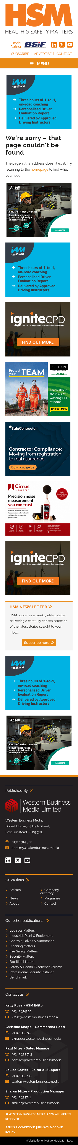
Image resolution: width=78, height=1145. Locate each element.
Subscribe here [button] (36, 643)
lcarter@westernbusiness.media (35, 1082)
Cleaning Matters (22, 946)
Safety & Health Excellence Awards (36, 967)
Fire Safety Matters (24, 951)
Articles (15, 890)
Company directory (49, 891)
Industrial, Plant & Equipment (31, 936)
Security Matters (22, 957)
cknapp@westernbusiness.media (36, 1039)
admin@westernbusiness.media (35, 848)
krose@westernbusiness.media (35, 1017)
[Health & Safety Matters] (39, 18)
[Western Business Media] (37, 812)
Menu (43, 63)
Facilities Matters (22, 962)
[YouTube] (70, 44)
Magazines (52, 898)
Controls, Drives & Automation (32, 941)
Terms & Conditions (20, 1127)
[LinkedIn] (54, 44)
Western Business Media (27, 1114)
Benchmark (18, 977)
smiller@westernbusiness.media (36, 1103)
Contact (64, 54)
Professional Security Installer (32, 972)
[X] (62, 44)
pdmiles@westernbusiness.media (37, 1060)
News (14, 898)
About (14, 904)
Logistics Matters (22, 930)
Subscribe (20, 54)
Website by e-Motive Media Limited (49, 1140)
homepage (39, 169)
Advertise (43, 54)
